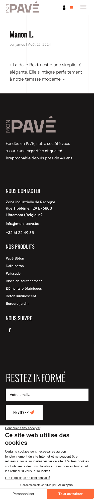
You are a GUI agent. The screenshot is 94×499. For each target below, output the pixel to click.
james (20, 44)
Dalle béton (15, 266)
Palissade (13, 274)
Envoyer (21, 412)
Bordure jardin (17, 304)
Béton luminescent (21, 296)
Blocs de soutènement (24, 281)
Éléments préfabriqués (24, 289)
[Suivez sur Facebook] (10, 330)
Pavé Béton (15, 259)
